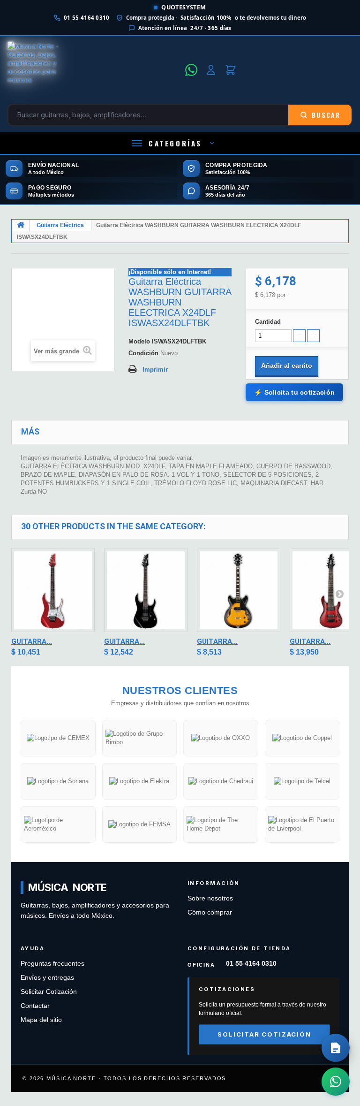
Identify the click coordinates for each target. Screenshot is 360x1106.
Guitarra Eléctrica (60, 225)
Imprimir (155, 369)
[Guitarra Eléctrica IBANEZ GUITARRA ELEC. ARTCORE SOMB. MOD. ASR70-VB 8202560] (238, 590)
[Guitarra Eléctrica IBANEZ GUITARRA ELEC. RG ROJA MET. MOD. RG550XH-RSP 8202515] (53, 590)
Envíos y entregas (47, 977)
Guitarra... (31, 641)
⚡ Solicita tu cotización (294, 392)
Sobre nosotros (210, 898)
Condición (143, 353)
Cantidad (268, 321)
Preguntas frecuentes (52, 963)
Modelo (139, 341)
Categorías (175, 143)
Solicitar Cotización (49, 991)
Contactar (35, 1005)
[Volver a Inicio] (21, 225)
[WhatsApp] (191, 70)
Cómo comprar (210, 912)
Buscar (326, 115)
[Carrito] (231, 70)
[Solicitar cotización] (336, 1048)
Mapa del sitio (41, 1019)
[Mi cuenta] (211, 70)
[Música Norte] (94, 70)
